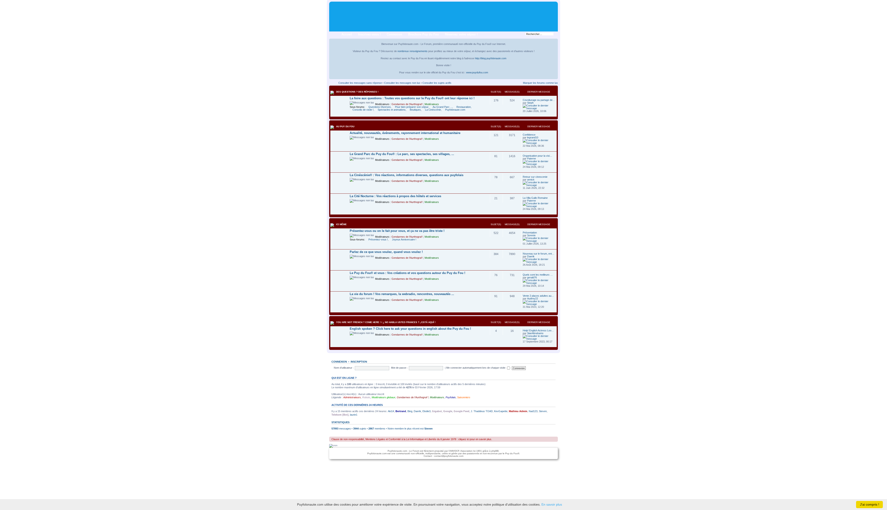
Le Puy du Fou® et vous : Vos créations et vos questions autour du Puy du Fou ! (407, 273)
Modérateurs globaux (383, 397)
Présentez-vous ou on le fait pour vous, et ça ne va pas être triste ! (397, 231)
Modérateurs (432, 104)
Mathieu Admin (518, 411)
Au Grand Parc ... (442, 107)
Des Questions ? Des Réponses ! (357, 91)
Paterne (531, 158)
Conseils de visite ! (363, 109)
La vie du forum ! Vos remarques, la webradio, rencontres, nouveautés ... (402, 294)
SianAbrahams (535, 333)
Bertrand (400, 411)
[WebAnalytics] (443, 464)
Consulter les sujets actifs (436, 82)
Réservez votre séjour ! (461, 34)
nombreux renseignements (413, 51)
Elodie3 (426, 411)
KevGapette (500, 411)
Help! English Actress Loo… (538, 330)
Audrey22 (532, 298)
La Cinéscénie (433, 109)
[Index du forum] (333, 5)
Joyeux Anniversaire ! (404, 239)
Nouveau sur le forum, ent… (538, 253)
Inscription (359, 361)
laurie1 (353, 414)
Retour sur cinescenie (535, 176)
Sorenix (531, 235)
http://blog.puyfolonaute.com (490, 58)
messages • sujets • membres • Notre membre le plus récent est (377, 428)
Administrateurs (352, 397)
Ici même (341, 224)
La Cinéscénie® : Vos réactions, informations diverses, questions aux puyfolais (406, 175)
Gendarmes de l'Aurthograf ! (407, 104)
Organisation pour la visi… (537, 155)
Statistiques (340, 422)
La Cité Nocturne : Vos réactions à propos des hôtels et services (395, 196)
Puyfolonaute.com (455, 109)
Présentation (530, 232)
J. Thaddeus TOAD (482, 411)
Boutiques (415, 109)
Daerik (531, 256)
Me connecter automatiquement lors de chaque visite (476, 367)
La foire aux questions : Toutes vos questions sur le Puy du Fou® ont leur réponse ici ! (412, 98)
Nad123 (533, 411)
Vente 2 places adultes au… (538, 295)
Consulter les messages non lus (402, 82)
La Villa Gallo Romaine (535, 197)
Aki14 (391, 411)
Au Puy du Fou (345, 126)
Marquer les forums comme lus (540, 82)
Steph (530, 102)
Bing (409, 411)
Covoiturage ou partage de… (539, 100)
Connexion (394, 34)
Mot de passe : (399, 367)
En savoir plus (551, 504)
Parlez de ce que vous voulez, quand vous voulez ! (386, 252)
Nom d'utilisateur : (344, 367)
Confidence (529, 134)
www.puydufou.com (477, 72)
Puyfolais (451, 397)
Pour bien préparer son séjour (411, 107)
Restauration (463, 107)
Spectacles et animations (392, 109)
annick (531, 179)
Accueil (346, 34)
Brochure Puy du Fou (423, 34)
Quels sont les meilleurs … (538, 274)
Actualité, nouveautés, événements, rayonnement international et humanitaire (405, 133)
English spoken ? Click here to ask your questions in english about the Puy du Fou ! (410, 328)
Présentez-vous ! (378, 239)
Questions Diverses (379, 107)
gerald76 (532, 277)
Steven (543, 411)
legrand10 (532, 137)
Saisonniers (463, 397)
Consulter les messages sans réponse (360, 82)
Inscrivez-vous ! (369, 34)
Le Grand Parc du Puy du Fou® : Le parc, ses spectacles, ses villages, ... (402, 154)
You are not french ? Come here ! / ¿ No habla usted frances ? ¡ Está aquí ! (385, 322)
